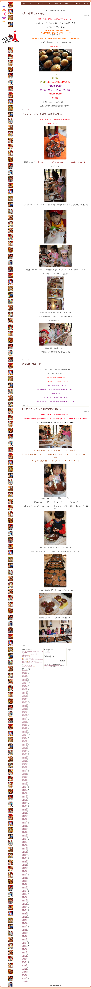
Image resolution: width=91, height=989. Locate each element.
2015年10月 (24, 858)
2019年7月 (24, 793)
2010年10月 (24, 945)
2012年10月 (24, 910)
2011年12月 (24, 925)
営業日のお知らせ (31, 364)
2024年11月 (24, 701)
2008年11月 (24, 978)
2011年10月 (24, 928)
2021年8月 (24, 757)
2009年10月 (24, 962)
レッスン (40, 3)
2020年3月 (24, 782)
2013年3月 (24, 903)
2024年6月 (24, 708)
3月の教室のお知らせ (33, 13)
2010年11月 (24, 943)
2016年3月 (24, 851)
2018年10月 (24, 806)
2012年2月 (24, 922)
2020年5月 (24, 779)
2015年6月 (24, 864)
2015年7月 (24, 863)
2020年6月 (24, 777)
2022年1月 (24, 750)
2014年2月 (24, 887)
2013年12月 (24, 890)
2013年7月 (24, 897)
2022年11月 (24, 735)
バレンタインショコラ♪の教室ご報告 (42, 113)
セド (28, 109)
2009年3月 (24, 972)
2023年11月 (24, 718)
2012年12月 (24, 907)
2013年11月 (24, 891)
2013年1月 (24, 906)
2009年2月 (24, 974)
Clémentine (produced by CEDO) (52, 665)
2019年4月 (24, 798)
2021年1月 (24, 767)
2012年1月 (24, 923)
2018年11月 (24, 805)
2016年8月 (24, 844)
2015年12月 (24, 855)
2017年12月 (24, 821)
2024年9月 (24, 704)
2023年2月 (24, 731)
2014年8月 (24, 878)
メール (86, 3)
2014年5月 (24, 883)
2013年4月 (24, 902)
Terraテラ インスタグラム (4, 19)
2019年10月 (24, 789)
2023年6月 (24, 725)
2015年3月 (24, 868)
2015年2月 (24, 870)
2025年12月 (24, 682)
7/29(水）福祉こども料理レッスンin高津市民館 (32, 659)
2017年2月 (24, 835)
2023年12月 (24, 717)
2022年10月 (24, 737)
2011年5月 (24, 935)
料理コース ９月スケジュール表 (29, 654)
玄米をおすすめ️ (25, 655)
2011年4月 (24, 936)
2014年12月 (24, 873)
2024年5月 (24, 709)
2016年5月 (24, 848)
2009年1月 (24, 975)
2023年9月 (24, 721)
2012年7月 (24, 915)
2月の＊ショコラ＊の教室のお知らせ (42, 409)
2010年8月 (24, 948)
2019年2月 (24, 800)
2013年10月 (24, 893)
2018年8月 (24, 809)
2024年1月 (24, 715)
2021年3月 (24, 764)
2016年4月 (24, 850)
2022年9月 (24, 738)
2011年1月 (24, 941)
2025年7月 (24, 689)
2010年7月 (24, 949)
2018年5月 (24, 813)
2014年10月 (24, 876)
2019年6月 (24, 795)
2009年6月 (24, 968)
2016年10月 (24, 841)
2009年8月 (24, 965)
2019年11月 (24, 787)
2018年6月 (24, 812)
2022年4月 (24, 746)
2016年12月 (24, 838)
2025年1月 (24, 698)
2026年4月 (24, 676)
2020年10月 (24, 772)
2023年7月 (24, 724)
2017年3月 (24, 834)
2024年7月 (24, 706)
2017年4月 (24, 832)
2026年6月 (24, 673)
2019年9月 (24, 790)
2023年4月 (24, 728)
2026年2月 (24, 679)
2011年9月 (24, 929)
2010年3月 (24, 955)
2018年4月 (24, 815)
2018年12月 (24, 803)
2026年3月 (24, 678)
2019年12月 (24, 786)
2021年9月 (24, 756)
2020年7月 (24, 776)
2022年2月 (24, 748)
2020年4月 (24, 780)
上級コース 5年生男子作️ (28, 666)
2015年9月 (24, 860)
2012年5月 (24, 917)
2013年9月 (24, 894)
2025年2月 (24, 696)
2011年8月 (24, 930)
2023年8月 (24, 722)
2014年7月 (24, 880)
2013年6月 (24, 899)
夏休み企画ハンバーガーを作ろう (30, 661)
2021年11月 (24, 753)
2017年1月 (24, 837)
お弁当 (67, 3)
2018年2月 (24, 818)
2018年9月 (24, 808)
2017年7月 (24, 828)
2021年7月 (24, 759)
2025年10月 (24, 685)
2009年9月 (24, 964)
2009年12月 (24, 959)
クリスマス (76, 3)
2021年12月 (24, 751)
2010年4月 (24, 954)
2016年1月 (24, 854)
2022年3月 (24, 747)
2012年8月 (24, 913)
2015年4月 (24, 867)
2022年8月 (24, 740)
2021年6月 (24, 760)
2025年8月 (24, 688)
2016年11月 (24, 839)
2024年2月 (24, 714)
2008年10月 (24, 980)
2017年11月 (24, 822)
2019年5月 (24, 796)
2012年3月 (24, 920)
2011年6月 (24, 933)
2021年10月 (24, 754)
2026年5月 (24, 675)
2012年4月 (24, 919)
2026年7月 (24, 672)
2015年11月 (24, 857)
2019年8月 (24, 792)
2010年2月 (24, 956)
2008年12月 (24, 977)
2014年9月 (24, 877)
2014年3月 (24, 886)
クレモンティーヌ (4, 14)
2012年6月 (24, 916)
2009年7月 (24, 967)
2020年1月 (24, 785)
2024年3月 (24, 712)
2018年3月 (24, 816)
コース (31, 3)
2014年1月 (24, 889)
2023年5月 (24, 727)
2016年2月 (24, 852)
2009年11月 (24, 961)
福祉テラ (58, 3)
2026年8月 (24, 670)
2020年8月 (24, 774)
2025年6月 (24, 691)
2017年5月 (24, 831)
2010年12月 (24, 942)
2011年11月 (24, 926)
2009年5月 (24, 969)
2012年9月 (24, 912)
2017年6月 (24, 829)
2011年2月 (24, 939)
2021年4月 (24, 763)
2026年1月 (24, 680)
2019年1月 (24, 802)
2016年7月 (24, 845)
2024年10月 (24, 702)
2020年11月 (24, 770)
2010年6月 (24, 951)
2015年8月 (24, 861)
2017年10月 (24, 824)
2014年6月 (24, 881)
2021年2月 (24, 766)
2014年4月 (24, 884)
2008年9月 (24, 981)
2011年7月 (24, 932)
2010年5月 (24, 952)
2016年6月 (24, 847)
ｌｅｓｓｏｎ (47, 652)
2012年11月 (24, 909)
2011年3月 (24, 938)
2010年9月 (24, 946)
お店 (24, 3)
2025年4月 (24, 693)
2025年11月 (24, 683)
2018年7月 (24, 811)
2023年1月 (24, 732)
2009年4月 (24, 971)
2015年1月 (24, 871)
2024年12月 (24, 699)
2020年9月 (24, 773)
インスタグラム (4, 8)
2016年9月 (24, 842)
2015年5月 (24, 865)
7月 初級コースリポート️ (28, 665)
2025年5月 (24, 692)
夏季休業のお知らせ (26, 656)
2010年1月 (24, 958)
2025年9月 (24, 686)
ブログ (49, 3)
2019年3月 (24, 799)
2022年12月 (24, 734)
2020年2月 (24, 783)
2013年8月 (24, 896)
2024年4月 (24, 711)
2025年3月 (24, 695)
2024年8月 (24, 705)
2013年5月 (24, 900)
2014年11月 (24, 874)
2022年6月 (24, 743)
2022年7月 (24, 741)
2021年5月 (24, 761)
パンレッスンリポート (28, 658)
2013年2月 (24, 904)
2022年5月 (24, 744)
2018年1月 (24, 819)
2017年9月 (24, 825)
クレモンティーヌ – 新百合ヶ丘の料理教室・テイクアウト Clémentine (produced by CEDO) (10, 38)
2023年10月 (24, 719)
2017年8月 (24, 826)
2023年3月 (24, 730)
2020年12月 (24, 769)
